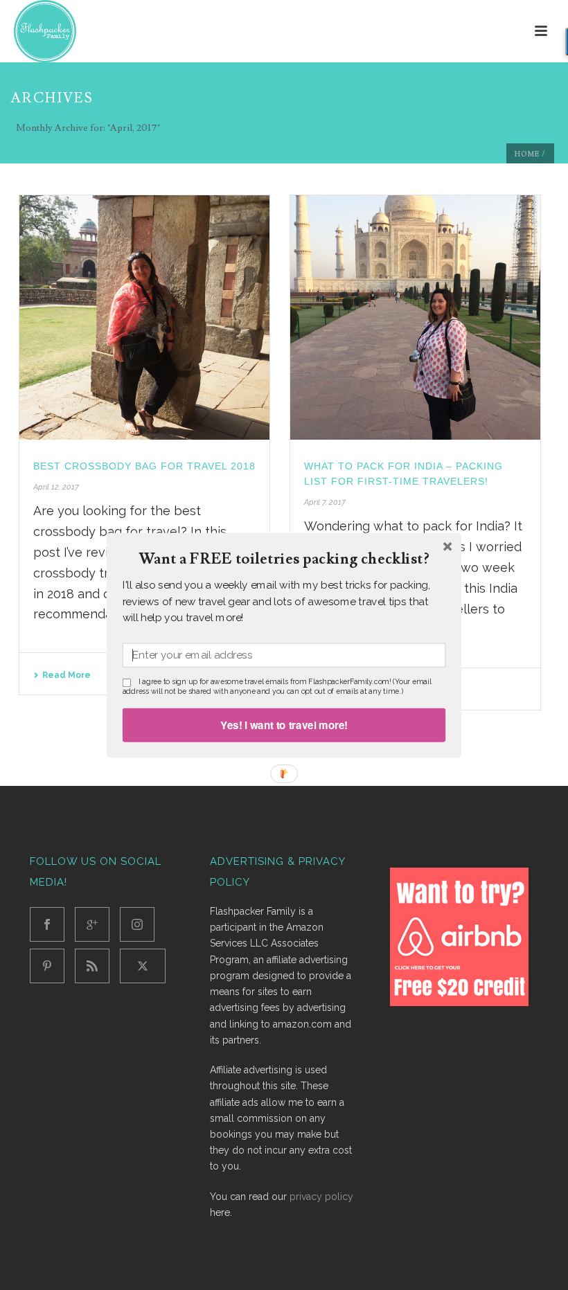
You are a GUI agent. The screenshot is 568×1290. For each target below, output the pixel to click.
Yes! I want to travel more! (284, 724)
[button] (284, 559)
